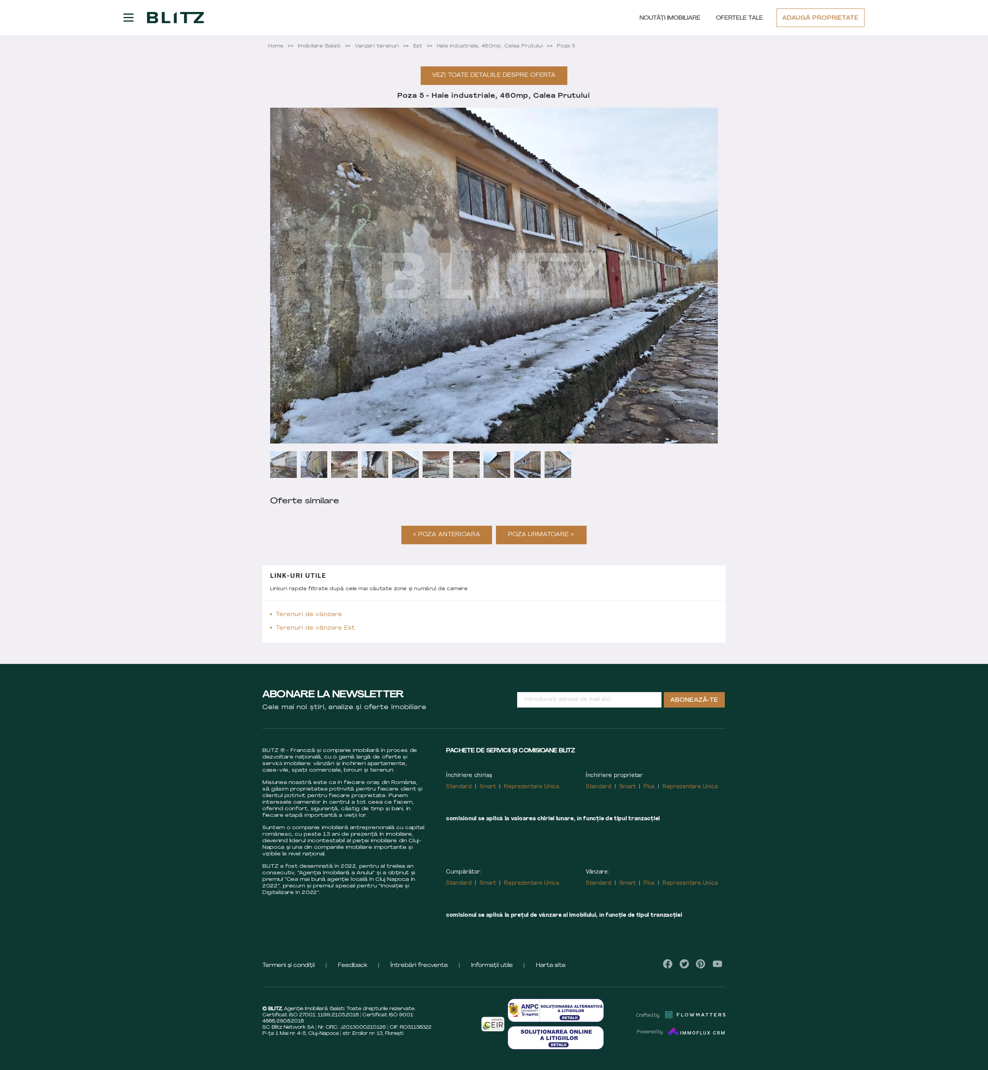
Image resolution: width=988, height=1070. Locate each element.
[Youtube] (717, 963)
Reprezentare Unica (531, 787)
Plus (649, 787)
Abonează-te (694, 700)
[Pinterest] (700, 963)
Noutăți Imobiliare (669, 18)
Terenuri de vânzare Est (315, 628)
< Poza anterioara (446, 535)
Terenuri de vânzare (309, 615)
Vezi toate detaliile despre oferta (493, 75)
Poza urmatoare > (541, 535)
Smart (488, 787)
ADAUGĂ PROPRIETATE (820, 18)
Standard (459, 787)
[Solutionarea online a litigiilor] (556, 1037)
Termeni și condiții (288, 965)
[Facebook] (668, 963)
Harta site (551, 965)
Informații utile (492, 965)
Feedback (352, 965)
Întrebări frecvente (419, 965)
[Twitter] (684, 963)
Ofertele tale (739, 18)
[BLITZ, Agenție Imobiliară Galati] (175, 18)
